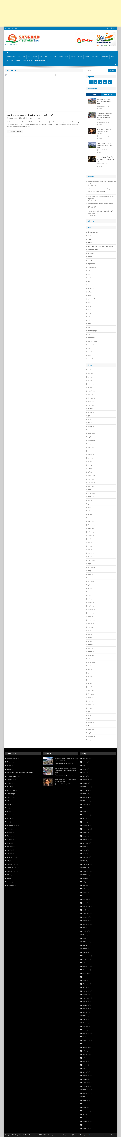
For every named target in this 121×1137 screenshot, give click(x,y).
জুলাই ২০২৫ (90, 415)
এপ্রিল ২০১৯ (91, 680)
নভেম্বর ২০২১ (91, 570)
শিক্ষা (89, 348)
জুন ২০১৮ (90, 715)
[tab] (93, 94)
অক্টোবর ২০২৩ (91, 489)
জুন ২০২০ (90, 630)
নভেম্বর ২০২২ (91, 528)
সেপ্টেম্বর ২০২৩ (91, 493)
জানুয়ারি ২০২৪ (91, 479)
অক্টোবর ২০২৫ (91, 405)
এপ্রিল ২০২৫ (91, 426)
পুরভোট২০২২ (91, 288)
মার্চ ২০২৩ (90, 514)
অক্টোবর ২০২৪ (91, 447)
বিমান (89, 316)
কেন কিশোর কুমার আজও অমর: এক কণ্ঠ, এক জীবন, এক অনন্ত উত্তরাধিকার (104, 131)
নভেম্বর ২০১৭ (91, 740)
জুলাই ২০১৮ (90, 711)
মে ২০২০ (90, 634)
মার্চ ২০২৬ (90, 387)
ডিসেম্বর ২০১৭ (91, 736)
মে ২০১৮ (90, 718)
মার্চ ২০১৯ (90, 683)
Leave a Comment (35, 118)
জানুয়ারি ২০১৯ (91, 690)
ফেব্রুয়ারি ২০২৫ (91, 433)
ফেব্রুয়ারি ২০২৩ (91, 518)
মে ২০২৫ (90, 422)
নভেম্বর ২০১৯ (91, 655)
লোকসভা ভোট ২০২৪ (92, 345)
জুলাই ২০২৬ (90, 373)
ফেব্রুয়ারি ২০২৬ (91, 391)
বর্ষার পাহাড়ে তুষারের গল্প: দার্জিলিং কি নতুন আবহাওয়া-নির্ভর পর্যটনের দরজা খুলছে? (104, 145)
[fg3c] (95, 39)
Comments (108, 94)
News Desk (23, 118)
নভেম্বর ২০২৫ (91, 401)
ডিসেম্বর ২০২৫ (91, 398)
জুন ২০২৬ (90, 377)
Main (89, 235)
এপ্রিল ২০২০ (91, 637)
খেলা (46, 56)
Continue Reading (16, 131)
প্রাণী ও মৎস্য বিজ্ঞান (15, 60)
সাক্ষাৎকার (90, 352)
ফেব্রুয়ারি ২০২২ (91, 560)
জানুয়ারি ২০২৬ (91, 394)
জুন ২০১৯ (90, 673)
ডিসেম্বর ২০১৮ (91, 694)
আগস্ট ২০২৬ (91, 370)
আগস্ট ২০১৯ (91, 666)
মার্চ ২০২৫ (90, 430)
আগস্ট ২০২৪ (91, 454)
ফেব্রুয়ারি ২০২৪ (91, 475)
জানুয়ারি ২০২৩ (91, 521)
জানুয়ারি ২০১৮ (91, 733)
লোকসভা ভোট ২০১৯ (92, 338)
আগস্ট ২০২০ (91, 623)
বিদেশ (23, 56)
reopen (90, 239)
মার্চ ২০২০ (90, 641)
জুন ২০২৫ (90, 419)
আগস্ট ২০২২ (91, 539)
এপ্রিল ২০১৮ (91, 722)
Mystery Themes (89, 1135)
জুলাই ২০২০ (90, 627)
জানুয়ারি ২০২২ (91, 563)
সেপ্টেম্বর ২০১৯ (91, 662)
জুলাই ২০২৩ (90, 500)
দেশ (18, 56)
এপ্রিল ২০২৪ (91, 468)
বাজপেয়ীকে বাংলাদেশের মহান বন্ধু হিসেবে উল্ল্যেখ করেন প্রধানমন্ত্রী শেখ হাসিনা (30, 115)
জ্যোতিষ (90, 278)
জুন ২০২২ (90, 546)
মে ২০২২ (90, 549)
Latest (93, 94)
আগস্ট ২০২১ (91, 581)
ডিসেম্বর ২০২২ (91, 525)
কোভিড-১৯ (90, 271)
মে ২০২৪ (90, 465)
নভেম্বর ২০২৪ (91, 444)
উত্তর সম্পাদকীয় (95, 56)
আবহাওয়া (80, 56)
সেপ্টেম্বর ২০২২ (91, 535)
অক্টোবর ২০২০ (91, 616)
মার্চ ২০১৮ (90, 725)
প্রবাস (112, 56)
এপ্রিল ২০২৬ (91, 384)
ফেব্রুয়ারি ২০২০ (91, 644)
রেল (41, 56)
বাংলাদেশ (35, 56)
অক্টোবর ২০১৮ (91, 701)
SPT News (99, 108)
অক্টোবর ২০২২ (91, 532)
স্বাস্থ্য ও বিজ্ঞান (53, 56)
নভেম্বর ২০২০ (91, 613)
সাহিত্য (89, 355)
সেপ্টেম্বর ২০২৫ (91, 408)
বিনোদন (60, 56)
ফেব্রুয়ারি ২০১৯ (91, 687)
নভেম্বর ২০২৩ (91, 486)
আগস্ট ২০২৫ (91, 412)
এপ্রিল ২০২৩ (91, 511)
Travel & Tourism (40, 60)
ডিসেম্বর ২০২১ (91, 567)
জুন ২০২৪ (90, 461)
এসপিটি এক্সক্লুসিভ (11, 56)
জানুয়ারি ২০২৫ (91, 437)
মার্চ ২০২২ (90, 556)
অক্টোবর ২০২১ (91, 574)
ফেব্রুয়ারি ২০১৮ (91, 729)
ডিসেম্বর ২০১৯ (91, 651)
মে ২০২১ (90, 592)
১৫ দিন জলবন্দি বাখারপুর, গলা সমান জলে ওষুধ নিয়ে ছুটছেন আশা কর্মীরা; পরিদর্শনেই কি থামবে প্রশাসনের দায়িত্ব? (105, 116)
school (90, 242)
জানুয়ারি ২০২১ (91, 606)
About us (113, 1135)
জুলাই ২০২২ (90, 542)
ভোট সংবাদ (90, 320)
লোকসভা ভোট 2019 (27, 60)
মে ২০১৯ (90, 676)
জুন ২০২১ (90, 588)
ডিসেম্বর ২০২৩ (91, 482)
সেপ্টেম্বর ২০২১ (91, 578)
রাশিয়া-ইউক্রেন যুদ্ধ (92, 331)
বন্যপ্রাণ (73, 56)
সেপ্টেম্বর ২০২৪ (91, 451)
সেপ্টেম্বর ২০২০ (91, 620)
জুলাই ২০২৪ (90, 458)
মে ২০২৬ (90, 380)
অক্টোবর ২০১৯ (91, 659)
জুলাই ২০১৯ (90, 669)
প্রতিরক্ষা (90, 292)
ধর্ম (7, 60)
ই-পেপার (87, 56)
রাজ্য (29, 56)
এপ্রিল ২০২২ (91, 553)
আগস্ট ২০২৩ (91, 496)
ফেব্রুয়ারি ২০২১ (91, 602)
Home (107, 1135)
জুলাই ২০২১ (90, 585)
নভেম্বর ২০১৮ (91, 697)
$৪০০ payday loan (93, 232)
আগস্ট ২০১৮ (91, 708)
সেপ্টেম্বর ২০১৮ (91, 704)
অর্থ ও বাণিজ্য (105, 56)
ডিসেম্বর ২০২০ (91, 609)
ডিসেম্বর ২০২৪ (91, 440)
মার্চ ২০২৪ (90, 472)
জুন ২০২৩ (90, 504)
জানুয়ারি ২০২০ (91, 648)
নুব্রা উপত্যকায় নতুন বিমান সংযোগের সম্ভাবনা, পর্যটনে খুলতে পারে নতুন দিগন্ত (104, 102)
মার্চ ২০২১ (90, 599)
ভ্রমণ (67, 56)
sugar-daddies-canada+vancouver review (100, 246)
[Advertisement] (56, 13)
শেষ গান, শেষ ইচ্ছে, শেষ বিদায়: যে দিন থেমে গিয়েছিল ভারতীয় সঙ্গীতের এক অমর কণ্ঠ (105, 159)
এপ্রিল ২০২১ (91, 595)
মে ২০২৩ (90, 507)
